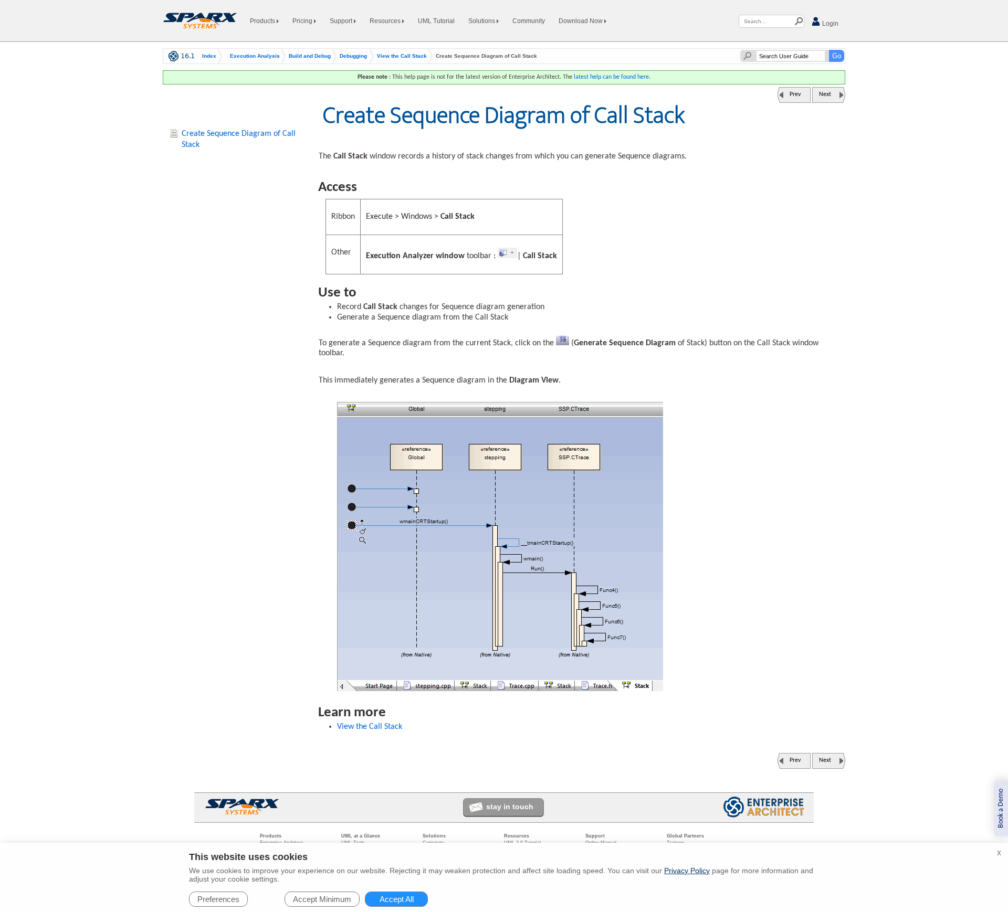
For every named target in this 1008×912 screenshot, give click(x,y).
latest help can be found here (611, 77)
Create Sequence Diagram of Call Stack (239, 139)
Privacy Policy (687, 870)
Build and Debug (310, 56)
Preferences (218, 899)
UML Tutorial (436, 21)
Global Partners (685, 836)
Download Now (581, 21)
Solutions (482, 21)
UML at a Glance (360, 836)
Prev (795, 94)
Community (528, 21)
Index (209, 56)
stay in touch (509, 806)
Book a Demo (1001, 808)
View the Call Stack (402, 56)
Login (829, 23)
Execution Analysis (255, 56)
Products (263, 21)
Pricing (303, 21)
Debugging (353, 56)
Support (342, 21)
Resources (386, 21)
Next (825, 94)
